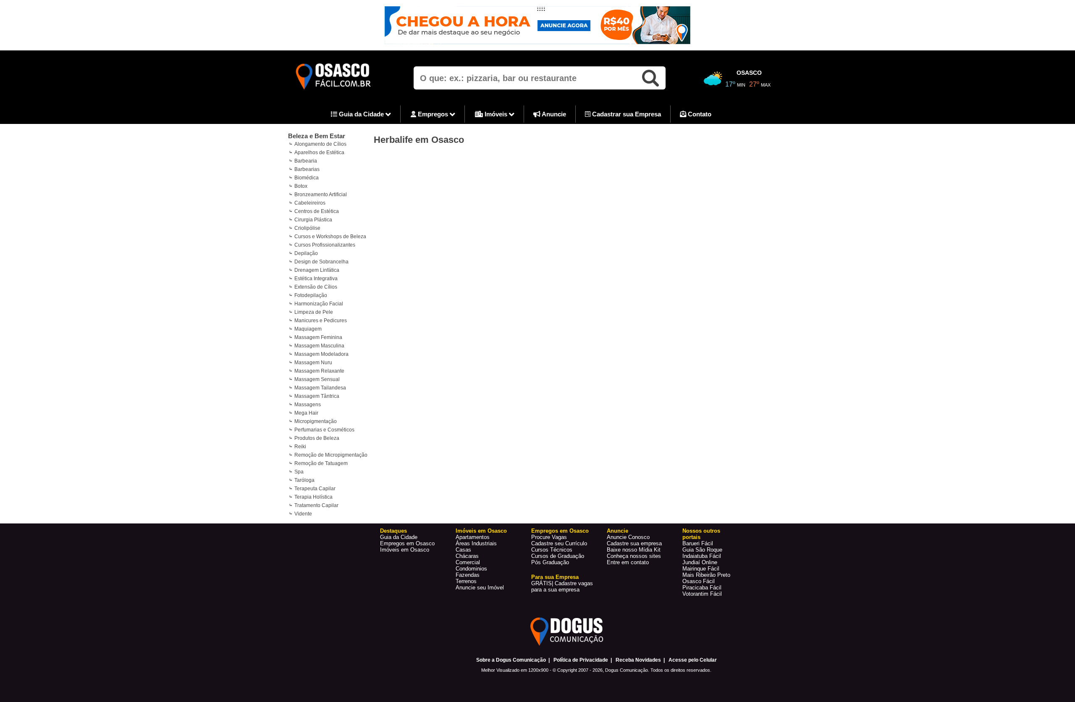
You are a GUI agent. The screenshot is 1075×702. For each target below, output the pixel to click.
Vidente (303, 514)
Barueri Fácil (697, 543)
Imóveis (496, 114)
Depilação (306, 253)
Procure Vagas (549, 537)
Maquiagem (308, 329)
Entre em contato (628, 562)
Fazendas (468, 575)
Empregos (433, 114)
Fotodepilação (310, 295)
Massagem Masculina (319, 346)
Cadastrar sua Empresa (625, 114)
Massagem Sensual (317, 379)
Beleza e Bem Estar (316, 135)
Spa (299, 472)
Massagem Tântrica (316, 396)
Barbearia (305, 161)
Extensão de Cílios (315, 287)
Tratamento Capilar (316, 505)
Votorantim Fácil (702, 594)
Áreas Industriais (476, 543)
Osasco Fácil (698, 581)
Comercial (468, 562)
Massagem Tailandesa (320, 388)
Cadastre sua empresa (634, 543)
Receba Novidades (638, 660)
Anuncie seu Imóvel (480, 587)
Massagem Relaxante (319, 371)
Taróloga (304, 480)
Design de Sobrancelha (321, 262)
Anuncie (553, 114)
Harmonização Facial (318, 304)
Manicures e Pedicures (320, 320)
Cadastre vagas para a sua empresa (562, 586)
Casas (463, 550)
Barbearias (307, 169)
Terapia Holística (313, 497)
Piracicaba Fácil (701, 587)
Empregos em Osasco (407, 543)
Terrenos (466, 581)
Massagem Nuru (313, 362)
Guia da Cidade (361, 114)
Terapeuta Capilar (315, 489)
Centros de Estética (316, 211)
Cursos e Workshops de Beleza (330, 236)
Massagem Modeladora (321, 354)
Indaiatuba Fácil (701, 556)
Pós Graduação (550, 562)
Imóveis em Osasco (404, 550)
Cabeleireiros (309, 203)
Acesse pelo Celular (693, 660)
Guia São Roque (702, 550)
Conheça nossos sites (634, 556)
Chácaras (467, 556)
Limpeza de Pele (313, 312)
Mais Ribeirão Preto (706, 575)
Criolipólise (307, 228)
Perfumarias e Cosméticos (324, 430)
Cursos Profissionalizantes (324, 245)
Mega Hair (306, 413)
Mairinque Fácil (700, 568)
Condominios (471, 568)
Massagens (307, 405)
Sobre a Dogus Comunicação (511, 660)
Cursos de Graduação (557, 556)
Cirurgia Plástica (313, 220)
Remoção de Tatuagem (321, 463)
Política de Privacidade (580, 660)
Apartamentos (473, 537)
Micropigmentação (315, 421)
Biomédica (306, 178)
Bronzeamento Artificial (320, 194)
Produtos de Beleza (316, 438)
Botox (300, 186)
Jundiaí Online (699, 562)
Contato (698, 114)
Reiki (300, 447)
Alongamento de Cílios (320, 144)
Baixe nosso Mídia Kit (634, 550)
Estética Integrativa (316, 278)
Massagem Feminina (318, 337)
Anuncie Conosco (628, 537)
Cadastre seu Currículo (559, 543)
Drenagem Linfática (316, 270)
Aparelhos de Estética (319, 152)
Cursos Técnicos (551, 550)
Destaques (393, 531)
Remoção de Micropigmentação (330, 455)
